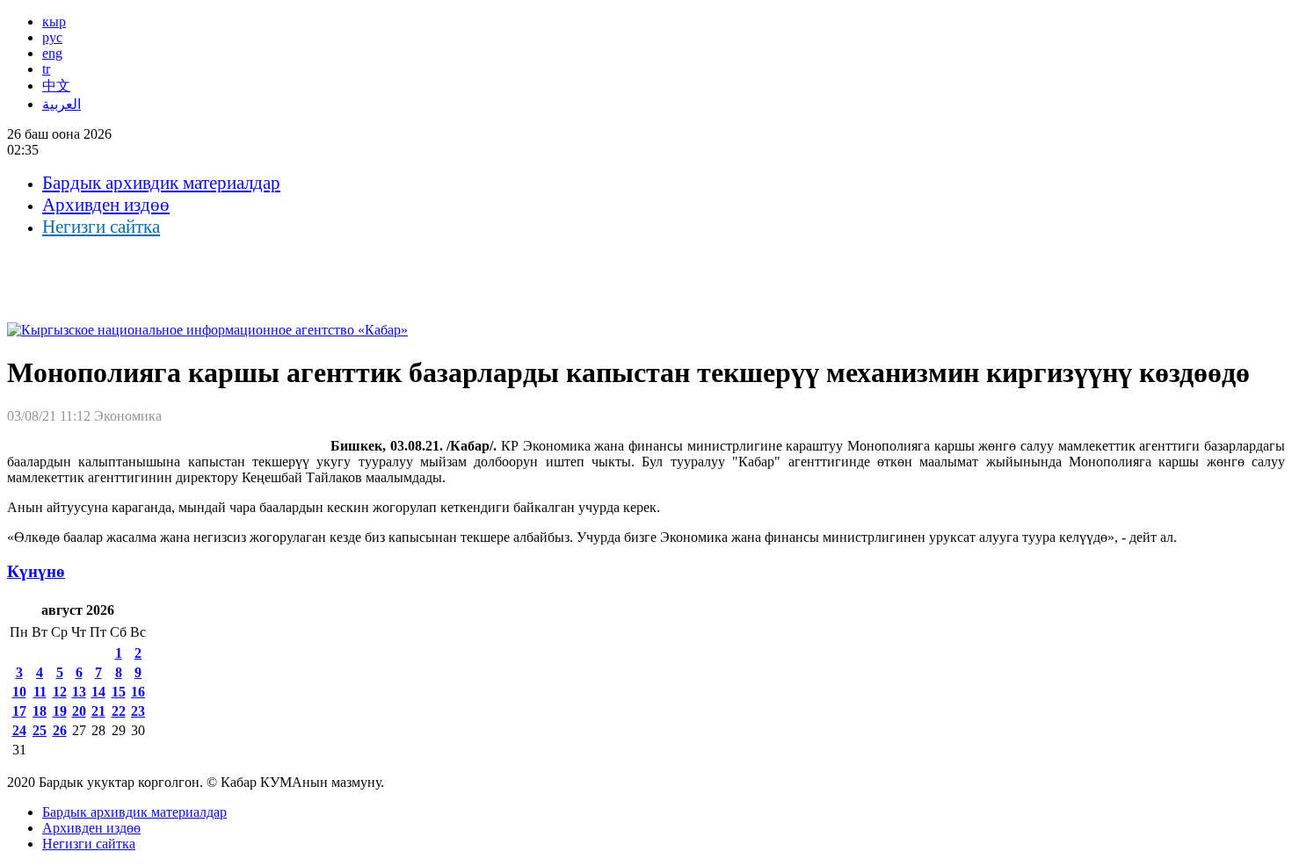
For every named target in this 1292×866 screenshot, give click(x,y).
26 (60, 730)
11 (40, 691)
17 (19, 711)
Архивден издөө (106, 204)
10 (19, 691)
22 (119, 711)
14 (98, 691)
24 (19, 730)
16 (138, 691)
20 (79, 711)
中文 (56, 85)
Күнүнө (36, 571)
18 (40, 711)
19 (60, 711)
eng (52, 53)
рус (52, 37)
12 (60, 691)
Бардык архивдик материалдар (161, 182)
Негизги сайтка (101, 226)
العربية (61, 104)
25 (40, 730)
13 (79, 691)
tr (46, 68)
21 (98, 711)
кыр (54, 21)
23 (138, 711)
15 (119, 691)
